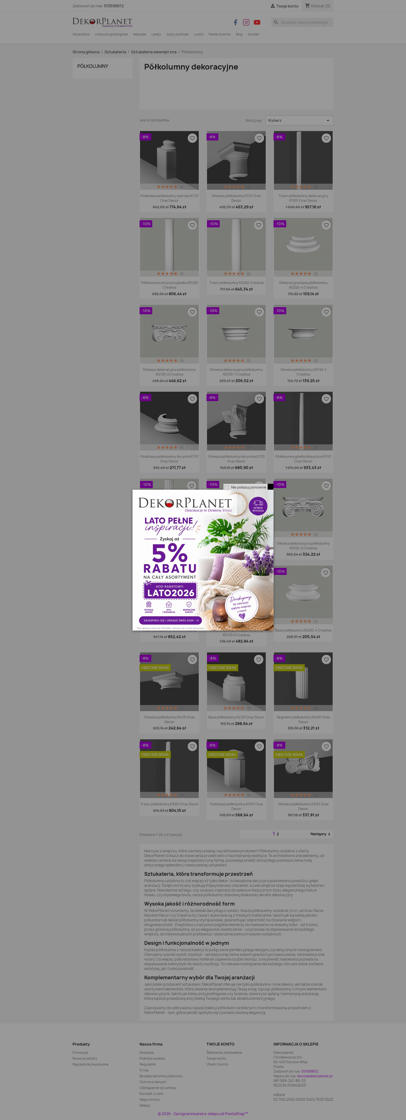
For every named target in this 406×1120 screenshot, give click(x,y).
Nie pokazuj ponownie (248, 487)
